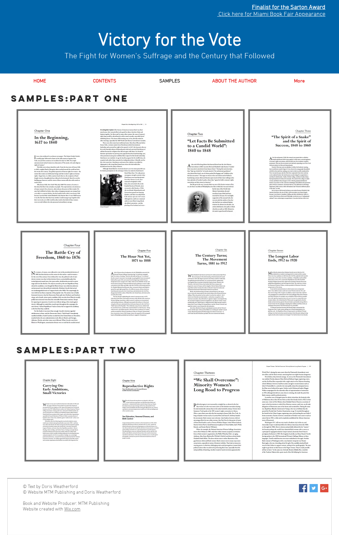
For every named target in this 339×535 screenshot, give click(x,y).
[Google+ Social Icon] (324, 488)
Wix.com (72, 509)
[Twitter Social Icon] (314, 488)
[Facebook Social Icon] (303, 488)
